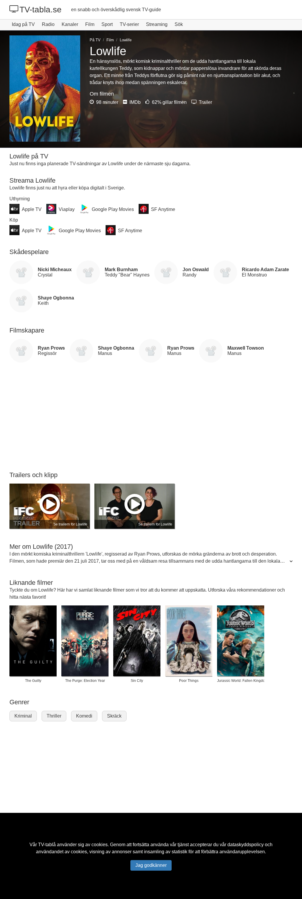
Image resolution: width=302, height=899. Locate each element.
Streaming (157, 24)
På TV (95, 40)
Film (89, 24)
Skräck (114, 715)
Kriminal (23, 715)
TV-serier (129, 24)
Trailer (205, 102)
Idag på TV (23, 24)
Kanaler (70, 24)
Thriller (54, 715)
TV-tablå (47, 844)
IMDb (134, 102)
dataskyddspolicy (245, 844)
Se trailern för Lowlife (70, 524)
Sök (179, 24)
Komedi (84, 715)
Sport (107, 24)
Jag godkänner (151, 865)
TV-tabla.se (40, 9)
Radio (48, 24)
